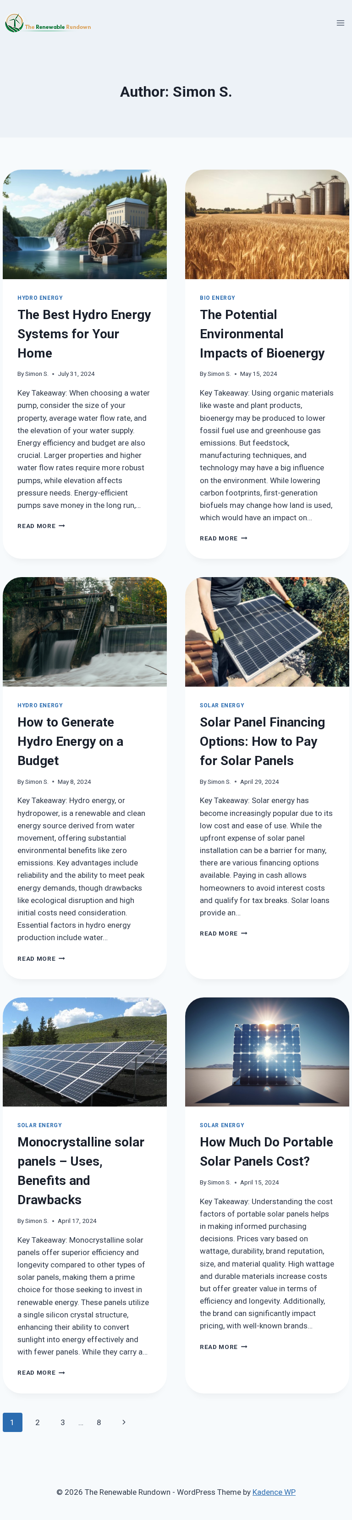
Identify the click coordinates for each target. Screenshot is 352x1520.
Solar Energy (222, 705)
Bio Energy (217, 298)
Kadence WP (274, 1492)
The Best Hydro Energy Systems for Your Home (84, 334)
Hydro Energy (39, 298)
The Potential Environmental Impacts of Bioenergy (262, 334)
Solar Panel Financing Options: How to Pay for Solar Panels (262, 741)
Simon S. (37, 373)
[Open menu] (340, 23)
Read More (41, 525)
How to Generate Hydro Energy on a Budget (70, 741)
